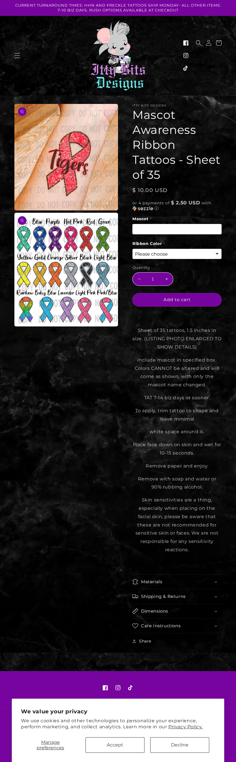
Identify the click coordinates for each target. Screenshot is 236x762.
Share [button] (145, 641)
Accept (115, 745)
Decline (180, 745)
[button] (17, 55)
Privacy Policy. (185, 726)
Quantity (141, 267)
